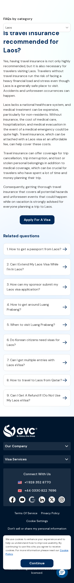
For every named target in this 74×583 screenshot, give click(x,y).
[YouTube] (22, 499)
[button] (62, 572)
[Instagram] (61, 499)
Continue (37, 563)
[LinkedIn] (42, 499)
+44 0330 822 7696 (40, 490)
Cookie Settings (37, 521)
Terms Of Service (25, 513)
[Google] (32, 499)
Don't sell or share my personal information (37, 528)
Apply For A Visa (37, 220)
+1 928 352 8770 (37, 482)
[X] (52, 499)
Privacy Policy (50, 513)
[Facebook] (12, 499)
